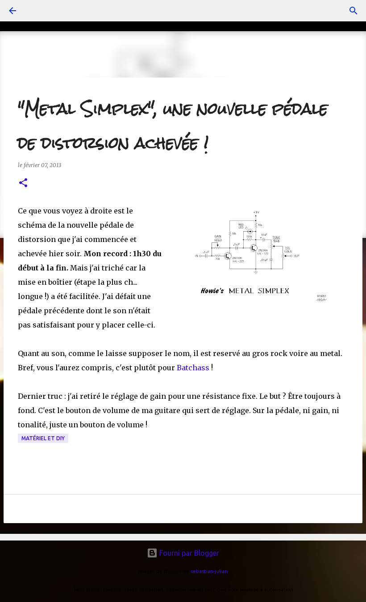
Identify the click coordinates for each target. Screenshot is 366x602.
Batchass (194, 367)
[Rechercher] (353, 10)
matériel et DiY (43, 438)
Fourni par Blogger (188, 553)
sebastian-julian (209, 571)
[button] (23, 183)
